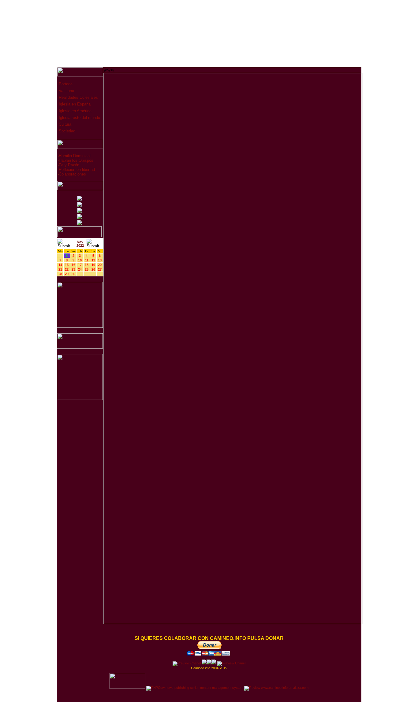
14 (60, 265)
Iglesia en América (74, 111)
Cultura (64, 124)
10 (80, 260)
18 (86, 265)
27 (100, 269)
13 (100, 260)
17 (80, 265)
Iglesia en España (74, 104)
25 (86, 269)
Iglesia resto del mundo (79, 117)
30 (73, 274)
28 (60, 274)
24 (80, 269)
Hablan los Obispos (76, 160)
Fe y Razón (69, 165)
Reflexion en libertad (77, 169)
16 (73, 265)
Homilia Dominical (75, 155)
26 (93, 269)
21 (60, 269)
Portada (65, 84)
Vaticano (66, 90)
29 (67, 274)
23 (73, 269)
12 (93, 260)
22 (67, 269)
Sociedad (66, 131)
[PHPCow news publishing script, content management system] (194, 687)
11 (86, 260)
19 (93, 265)
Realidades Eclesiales (78, 97)
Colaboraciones (72, 174)
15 (67, 265)
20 (100, 265)
